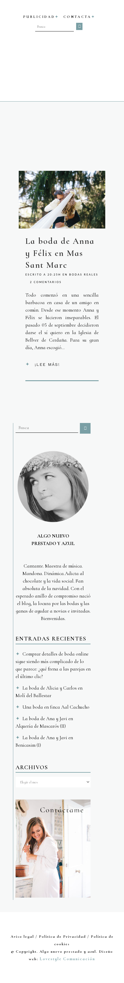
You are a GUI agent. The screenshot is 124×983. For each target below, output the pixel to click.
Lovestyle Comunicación (67, 958)
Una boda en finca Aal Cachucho (55, 707)
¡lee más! (47, 364)
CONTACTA (77, 17)
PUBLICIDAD (39, 17)
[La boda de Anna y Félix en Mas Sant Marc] (62, 200)
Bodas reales (83, 275)
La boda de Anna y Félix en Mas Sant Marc (60, 253)
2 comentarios (46, 282)
